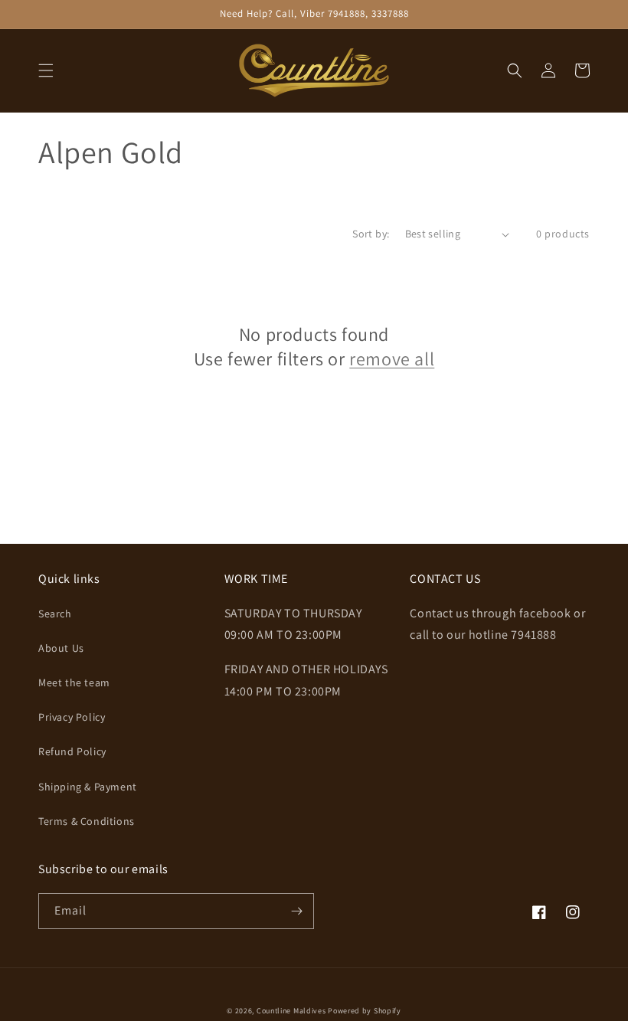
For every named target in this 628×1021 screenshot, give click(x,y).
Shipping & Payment (87, 787)
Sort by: (370, 234)
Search (55, 613)
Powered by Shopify (364, 1011)
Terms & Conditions (86, 821)
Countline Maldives (291, 1011)
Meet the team (74, 682)
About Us (61, 648)
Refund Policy (72, 751)
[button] (46, 70)
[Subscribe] (296, 911)
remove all (391, 359)
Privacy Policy (71, 717)
